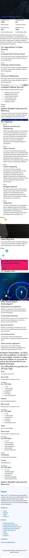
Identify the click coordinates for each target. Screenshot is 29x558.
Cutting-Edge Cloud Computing (11, 528)
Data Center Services (8, 523)
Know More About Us (15, 16)
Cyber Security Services (9, 530)
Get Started (4, 382)
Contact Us (6, 516)
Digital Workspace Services (10, 525)
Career (5, 514)
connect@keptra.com (9, 542)
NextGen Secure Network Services (12, 526)
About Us (5, 512)
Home (4, 511)
